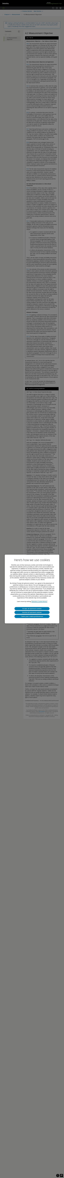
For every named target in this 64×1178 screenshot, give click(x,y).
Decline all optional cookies (32, 612)
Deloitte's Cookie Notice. (39, 601)
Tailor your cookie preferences (32, 616)
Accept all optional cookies (32, 608)
